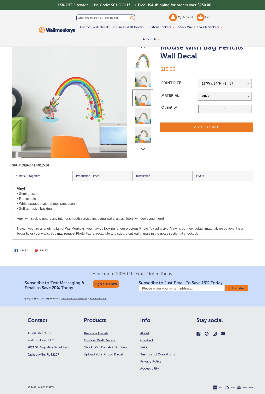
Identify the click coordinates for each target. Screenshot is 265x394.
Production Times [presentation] (87, 176)
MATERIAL (170, 95)
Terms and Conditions (74, 298)
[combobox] (105, 18)
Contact (146, 340)
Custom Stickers (161, 27)
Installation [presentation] (143, 176)
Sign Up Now (105, 284)
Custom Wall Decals (95, 27)
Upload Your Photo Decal (103, 354)
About (144, 333)
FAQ (143, 347)
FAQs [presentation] (200, 176)
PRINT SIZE (171, 83)
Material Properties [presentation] (28, 176)
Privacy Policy (98, 298)
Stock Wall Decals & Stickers (201, 27)
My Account (186, 17)
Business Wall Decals (128, 27)
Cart (208, 17)
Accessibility (149, 368)
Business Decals (96, 333)
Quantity (169, 107)
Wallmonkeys (46, 386)
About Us (152, 39)
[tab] (42, 176)
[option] (143, 62)
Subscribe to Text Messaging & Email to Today (54, 285)
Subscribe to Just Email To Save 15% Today (181, 282)
